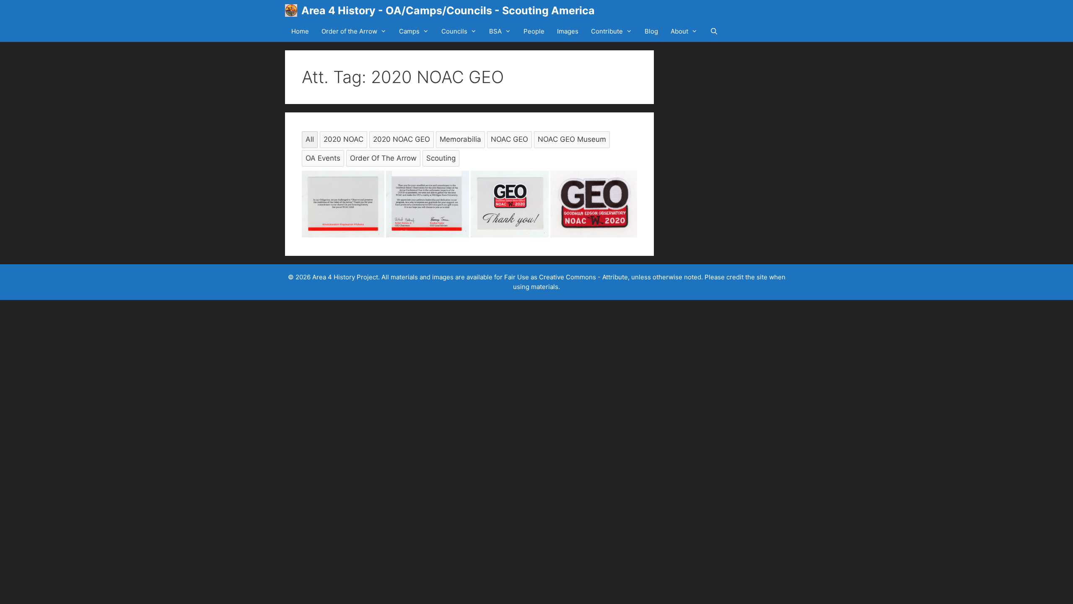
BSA (495, 31)
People (534, 31)
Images (567, 31)
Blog (651, 31)
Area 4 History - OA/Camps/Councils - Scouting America (448, 10)
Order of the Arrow (349, 31)
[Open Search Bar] (714, 31)
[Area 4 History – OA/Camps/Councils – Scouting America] (293, 10)
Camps (409, 31)
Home (300, 31)
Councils (454, 31)
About (679, 31)
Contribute (607, 31)
